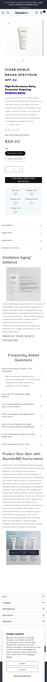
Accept (22, 663)
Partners (7, 622)
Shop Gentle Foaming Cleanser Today (26, 3)
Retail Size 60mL (15, 153)
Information (9, 609)
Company (7, 603)
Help (5, 597)
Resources (8, 615)
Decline (22, 670)
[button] (3, 12)
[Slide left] (18, 60)
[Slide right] (29, 60)
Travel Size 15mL (15, 159)
